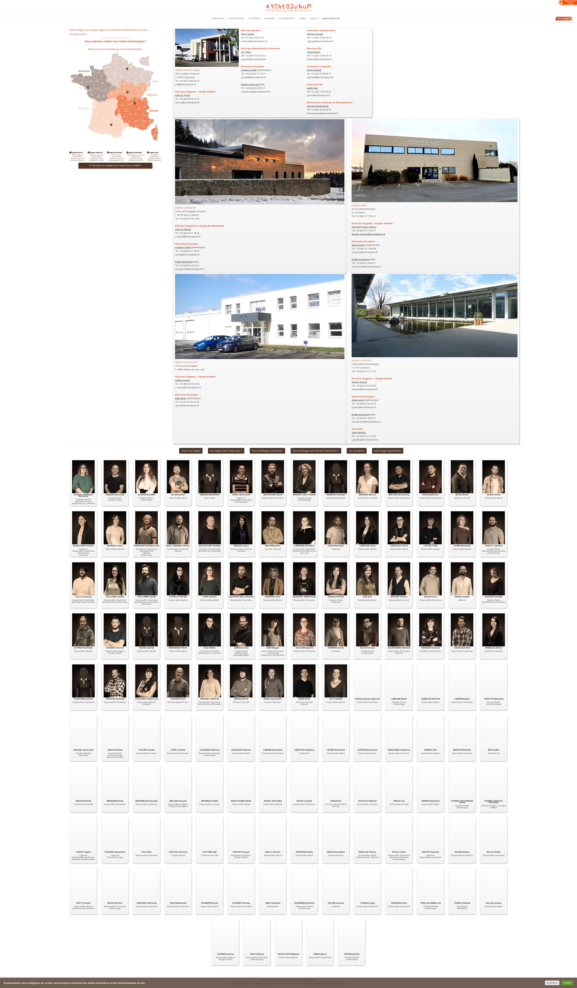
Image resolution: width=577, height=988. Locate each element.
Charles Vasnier (182, 380)
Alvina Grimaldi (314, 70)
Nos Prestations (236, 18)
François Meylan (183, 229)
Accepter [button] (567, 982)
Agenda (302, 18)
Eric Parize (246, 52)
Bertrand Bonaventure (318, 106)
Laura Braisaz (313, 52)
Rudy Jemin (180, 398)
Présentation (217, 18)
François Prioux (182, 95)
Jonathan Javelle (249, 70)
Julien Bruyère (358, 245)
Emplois (314, 18)
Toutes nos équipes (190, 450)
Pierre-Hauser (247, 34)
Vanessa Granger (315, 34)
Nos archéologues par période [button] (266, 450)
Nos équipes (254, 18)
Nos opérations (286, 18)
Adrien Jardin (358, 400)
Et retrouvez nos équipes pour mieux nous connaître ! (115, 165)
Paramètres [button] (552, 982)
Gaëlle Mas (312, 88)
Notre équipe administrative (387, 450)
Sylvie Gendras (359, 432)
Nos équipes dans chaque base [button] (225, 450)
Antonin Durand (359, 382)
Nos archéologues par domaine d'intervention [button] (315, 450)
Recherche (270, 18)
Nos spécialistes (357, 450)
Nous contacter (331, 18)
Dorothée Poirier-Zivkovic (364, 227)
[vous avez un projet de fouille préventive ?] (564, 20)
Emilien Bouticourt (250, 84)
